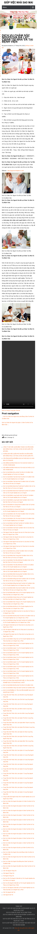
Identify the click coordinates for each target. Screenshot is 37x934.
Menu (5, 7)
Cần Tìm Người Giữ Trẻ (9, 892)
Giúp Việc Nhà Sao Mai (18, 2)
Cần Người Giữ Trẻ (8, 894)
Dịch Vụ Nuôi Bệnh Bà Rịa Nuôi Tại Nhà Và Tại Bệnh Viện (18, 685)
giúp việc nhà (0, 65)
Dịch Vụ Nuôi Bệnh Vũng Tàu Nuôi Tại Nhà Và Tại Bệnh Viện (19, 687)
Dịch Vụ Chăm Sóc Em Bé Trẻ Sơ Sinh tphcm (18, 912)
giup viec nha (0, 41)
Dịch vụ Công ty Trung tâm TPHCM (11, 410)
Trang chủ (19, 906)
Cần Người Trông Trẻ (8, 873)
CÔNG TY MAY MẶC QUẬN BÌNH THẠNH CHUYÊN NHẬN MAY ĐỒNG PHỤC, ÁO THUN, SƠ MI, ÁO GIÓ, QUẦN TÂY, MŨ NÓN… (18, 449)
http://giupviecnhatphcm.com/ (15, 170)
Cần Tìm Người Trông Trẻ (9, 870)
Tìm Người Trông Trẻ (8, 875)
